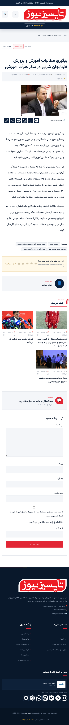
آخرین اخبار (57, 35)
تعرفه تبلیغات (24, 650)
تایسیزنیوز (34, 25)
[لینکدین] (45, 698)
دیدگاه (59, 425)
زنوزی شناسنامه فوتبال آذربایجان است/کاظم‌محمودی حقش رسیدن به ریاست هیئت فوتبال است (52, 342)
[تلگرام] (58, 698)
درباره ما (63, 639)
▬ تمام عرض (7, 46)
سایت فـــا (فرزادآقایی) (27, 719)
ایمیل (60, 478)
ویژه (39, 35)
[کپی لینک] (6, 120)
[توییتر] (32, 698)
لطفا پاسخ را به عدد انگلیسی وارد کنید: (46, 522)
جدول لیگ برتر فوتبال (59, 644)
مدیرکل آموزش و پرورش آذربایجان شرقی (34, 249)
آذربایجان (50, 35)
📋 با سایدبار (18, 46)
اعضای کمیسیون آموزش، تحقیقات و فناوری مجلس (31, 244)
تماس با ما (25, 639)
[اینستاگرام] (64, 698)
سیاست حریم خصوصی (22, 644)
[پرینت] (12, 120)
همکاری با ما (25, 655)
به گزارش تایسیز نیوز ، (53, 134)
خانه (65, 35)
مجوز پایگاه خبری (23, 660)
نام (61, 464)
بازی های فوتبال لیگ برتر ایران (56, 650)
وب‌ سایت (58, 493)
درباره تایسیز (25, 634)
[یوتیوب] (51, 698)
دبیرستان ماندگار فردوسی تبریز (57, 249)
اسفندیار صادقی (54, 244)
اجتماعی (43, 35)
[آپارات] (26, 698)
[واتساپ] (39, 698)
